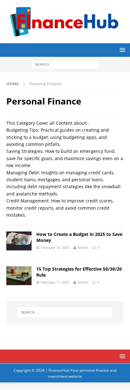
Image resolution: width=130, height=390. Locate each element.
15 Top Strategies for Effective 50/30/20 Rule (79, 272)
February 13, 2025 (55, 247)
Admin (83, 247)
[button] (121, 50)
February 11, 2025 (55, 282)
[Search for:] (65, 64)
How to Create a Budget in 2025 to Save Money (79, 237)
